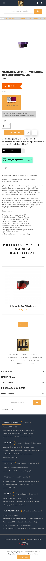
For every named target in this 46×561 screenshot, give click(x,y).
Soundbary (37, 501)
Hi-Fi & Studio (16, 447)
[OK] (37, 402)
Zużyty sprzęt (34, 360)
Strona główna (13, 355)
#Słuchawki (8, 443)
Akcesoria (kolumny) (22, 494)
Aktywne (33, 494)
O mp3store (20, 363)
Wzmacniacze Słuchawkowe (31, 511)
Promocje (35, 355)
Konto (13, 360)
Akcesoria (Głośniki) (9, 488)
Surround (15, 505)
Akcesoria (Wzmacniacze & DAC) (27, 522)
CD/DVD (26, 422)
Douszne (27, 443)
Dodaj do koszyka (14, 132)
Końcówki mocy (26, 525)
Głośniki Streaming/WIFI (10, 484)
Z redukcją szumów (28, 447)
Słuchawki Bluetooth (9, 454)
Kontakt (31, 363)
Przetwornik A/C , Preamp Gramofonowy (15, 518)
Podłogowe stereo (8, 501)
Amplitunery (20, 528)
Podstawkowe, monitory (23, 501)
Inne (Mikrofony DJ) (26, 471)
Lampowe (6, 467)
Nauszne (19, 443)
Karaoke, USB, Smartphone (19, 467)
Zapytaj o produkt (15, 160)
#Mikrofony (8, 463)
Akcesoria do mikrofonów (10, 471)
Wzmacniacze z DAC (9, 522)
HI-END (40, 450)
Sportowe (5, 450)
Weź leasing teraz (11, 150)
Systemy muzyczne (8, 437)
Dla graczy (6, 447)
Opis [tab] (6, 168)
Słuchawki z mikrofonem (25, 454)
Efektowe (20, 498)
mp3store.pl (24, 539)
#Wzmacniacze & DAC (11, 511)
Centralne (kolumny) (9, 498)
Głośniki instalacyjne (21, 477)
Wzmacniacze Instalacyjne (10, 525)
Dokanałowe (37, 443)
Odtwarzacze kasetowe (24, 437)
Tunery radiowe (28, 433)
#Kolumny (7, 494)
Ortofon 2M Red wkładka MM (23, 306)
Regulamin (24, 358)
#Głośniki (7, 477)
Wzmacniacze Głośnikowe (10, 515)
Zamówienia (12, 358)
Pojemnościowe (22, 463)
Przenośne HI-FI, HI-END (10, 427)
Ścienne (23, 505)
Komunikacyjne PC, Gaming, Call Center (23, 450)
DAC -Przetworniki (8, 528)
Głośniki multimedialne (10, 481)
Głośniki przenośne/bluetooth (28, 481)
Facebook (12, 409)
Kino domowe (30, 498)
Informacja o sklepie (13, 388)
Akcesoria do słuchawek (10, 457)
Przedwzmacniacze (35, 518)
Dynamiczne (33, 463)
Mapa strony (37, 358)
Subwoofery (6, 505)
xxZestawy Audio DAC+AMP (35, 528)
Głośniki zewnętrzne (26, 484)
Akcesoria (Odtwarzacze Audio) (12, 433)
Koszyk (24, 355)
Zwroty (22, 360)
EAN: (4, 79)
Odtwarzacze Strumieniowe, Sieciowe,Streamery (17, 430)
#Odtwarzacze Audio (11, 422)
